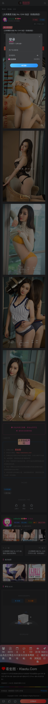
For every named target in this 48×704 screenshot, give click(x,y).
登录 (24, 65)
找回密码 (37, 59)
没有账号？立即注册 (15, 43)
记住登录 (13, 59)
